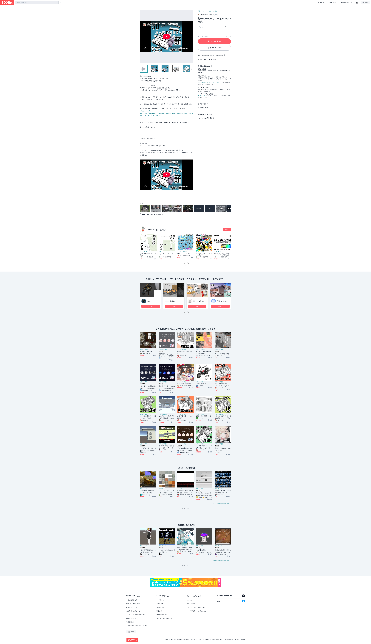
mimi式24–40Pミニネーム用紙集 (148, 254)
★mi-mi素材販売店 (157, 229)
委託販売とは (130, 622)
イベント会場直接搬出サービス (135, 614)
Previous (141, 36)
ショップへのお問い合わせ (206, 118)
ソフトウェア (217, 251)
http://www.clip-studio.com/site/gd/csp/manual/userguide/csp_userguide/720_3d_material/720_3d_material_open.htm (166, 113)
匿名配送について (131, 607)
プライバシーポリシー (205, 639)
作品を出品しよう (346, 2)
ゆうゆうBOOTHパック (217, 82)
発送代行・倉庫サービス (133, 611)
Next (191, 36)
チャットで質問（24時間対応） (196, 607)
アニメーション (163, 251)
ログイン (321, 2)
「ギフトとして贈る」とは (208, 59)
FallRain (173, 301)
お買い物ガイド (161, 603)
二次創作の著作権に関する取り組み (137, 625)
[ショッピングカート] (357, 2)
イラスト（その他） (182, 251)
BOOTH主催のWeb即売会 (164, 618)
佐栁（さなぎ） (222, 301)
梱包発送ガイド (131, 618)
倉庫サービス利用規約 (183, 639)
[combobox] (37, 2)
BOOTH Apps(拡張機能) (133, 603)
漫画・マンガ (143, 251)
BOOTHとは (332, 2)
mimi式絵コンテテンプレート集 (166, 254)
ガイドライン (194, 639)
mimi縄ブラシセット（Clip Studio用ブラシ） (204, 254)
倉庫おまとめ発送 (162, 614)
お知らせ (189, 600)
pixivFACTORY (202, 95)
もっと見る (185, 312)
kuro (148, 301)
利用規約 (173, 639)
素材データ (201, 11)
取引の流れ (203, 104)
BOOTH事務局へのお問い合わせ (196, 611)
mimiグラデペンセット (183, 253)
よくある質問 (191, 603)
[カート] (216, 14)
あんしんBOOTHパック (204, 82)
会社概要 (167, 639)
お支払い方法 (204, 107)
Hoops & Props (198, 301)
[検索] (56, 2)
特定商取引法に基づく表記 (206, 114)
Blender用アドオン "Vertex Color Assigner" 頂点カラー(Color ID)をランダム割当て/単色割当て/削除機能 (222, 254)
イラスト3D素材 (212, 11)
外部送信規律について (218, 639)
